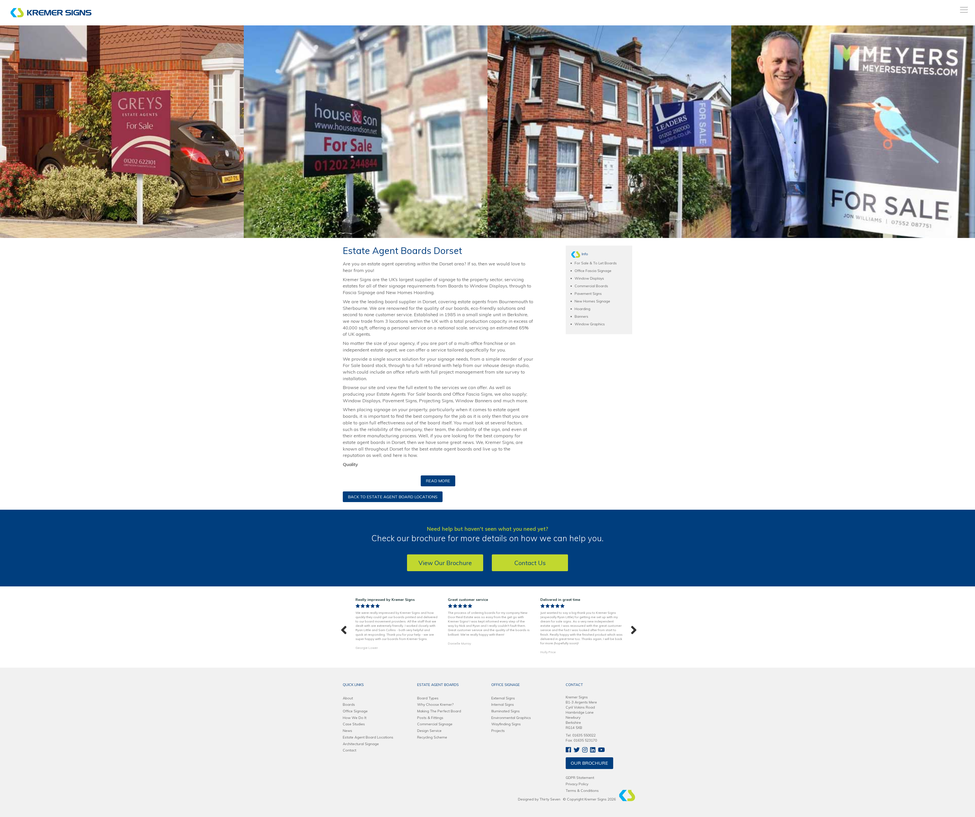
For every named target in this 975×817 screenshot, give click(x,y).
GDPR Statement (580, 777)
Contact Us (530, 563)
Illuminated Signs (505, 711)
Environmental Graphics (511, 717)
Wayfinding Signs (506, 724)
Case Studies (354, 724)
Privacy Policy (577, 784)
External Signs (503, 698)
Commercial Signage (434, 724)
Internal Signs (502, 704)
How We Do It (354, 717)
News (347, 730)
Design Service (429, 730)
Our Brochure (589, 763)
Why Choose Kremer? (435, 704)
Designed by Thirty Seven (539, 799)
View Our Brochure (445, 563)
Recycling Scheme (432, 737)
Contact (349, 750)
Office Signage (355, 711)
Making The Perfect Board (439, 711)
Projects (498, 730)
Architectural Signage (361, 744)
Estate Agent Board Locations (368, 737)
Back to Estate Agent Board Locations (392, 496)
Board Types (427, 698)
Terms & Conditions (582, 790)
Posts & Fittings (430, 717)
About (348, 698)
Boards (349, 704)
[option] (396, 625)
